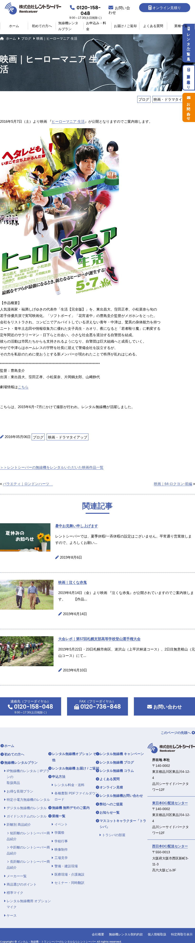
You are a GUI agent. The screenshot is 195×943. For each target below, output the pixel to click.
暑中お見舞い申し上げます (76, 526)
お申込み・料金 (96, 26)
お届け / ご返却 (125, 26)
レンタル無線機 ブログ (117, 762)
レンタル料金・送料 (69, 785)
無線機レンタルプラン (68, 26)
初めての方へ (42, 26)
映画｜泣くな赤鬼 (72, 582)
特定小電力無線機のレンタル (28, 800)
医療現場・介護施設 (69, 874)
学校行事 (61, 841)
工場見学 (61, 858)
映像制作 (61, 849)
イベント (61, 824)
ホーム (14, 26)
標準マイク (15, 893)
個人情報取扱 (157, 934)
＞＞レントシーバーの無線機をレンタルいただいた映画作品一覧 (51, 467)
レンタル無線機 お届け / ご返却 (75, 768)
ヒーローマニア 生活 (68, 121)
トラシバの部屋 (113, 835)
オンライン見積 (111, 787)
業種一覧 (181, 26)
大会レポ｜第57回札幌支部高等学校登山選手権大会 (99, 639)
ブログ (26, 38)
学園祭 (59, 833)
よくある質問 (153, 26)
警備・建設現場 (66, 866)
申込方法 (58, 776)
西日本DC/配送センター (170, 846)
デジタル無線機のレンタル (27, 808)
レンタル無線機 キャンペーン (122, 754)
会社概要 (98, 934)
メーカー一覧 (17, 876)
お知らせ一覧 (110, 812)
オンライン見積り (166, 8)
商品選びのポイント (22, 884)
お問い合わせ (167, 706)
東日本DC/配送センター (170, 803)
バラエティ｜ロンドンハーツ (28, 484)
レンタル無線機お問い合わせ (121, 795)
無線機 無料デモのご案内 (71, 808)
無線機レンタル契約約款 (126, 934)
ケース (12, 915)
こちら (23, 387)
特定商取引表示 (182, 934)
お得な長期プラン (20, 791)
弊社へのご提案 (111, 804)
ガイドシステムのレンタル (27, 816)
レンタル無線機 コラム (117, 771)
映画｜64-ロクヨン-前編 (173, 484)
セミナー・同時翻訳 (69, 883)
